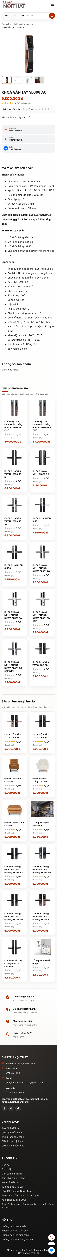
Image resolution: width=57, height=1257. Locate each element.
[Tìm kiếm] (52, 15)
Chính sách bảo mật (13, 1145)
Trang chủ (6, 24)
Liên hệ (6, 1164)
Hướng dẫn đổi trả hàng (15, 1230)
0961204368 (13, 1072)
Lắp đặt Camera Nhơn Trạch (17, 1191)
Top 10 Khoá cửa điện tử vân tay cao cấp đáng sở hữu (28, 1205)
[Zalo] (51, 1244)
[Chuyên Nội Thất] (4, 1108)
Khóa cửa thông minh (23, 24)
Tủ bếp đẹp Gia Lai (12, 1186)
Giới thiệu (7, 1169)
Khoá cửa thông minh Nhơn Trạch (20, 1195)
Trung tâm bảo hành (13, 1136)
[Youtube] (11, 1108)
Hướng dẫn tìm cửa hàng (15, 1234)
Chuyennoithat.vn (15, 1092)
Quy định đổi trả (11, 1128)
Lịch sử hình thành (12, 1173)
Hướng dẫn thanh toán (14, 1226)
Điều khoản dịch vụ (12, 1141)
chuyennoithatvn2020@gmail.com (25, 1082)
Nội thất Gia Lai (10, 1182)
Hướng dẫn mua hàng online (17, 1239)
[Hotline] (51, 1238)
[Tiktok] (18, 1108)
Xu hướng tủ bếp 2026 (14, 1199)
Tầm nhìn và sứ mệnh (13, 1178)
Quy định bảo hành (12, 1132)
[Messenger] (51, 1250)
